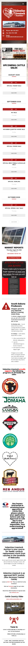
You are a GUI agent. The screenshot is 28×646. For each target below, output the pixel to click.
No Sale (14, 112)
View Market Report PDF (14, 253)
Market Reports (14, 251)
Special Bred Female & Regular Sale (14, 163)
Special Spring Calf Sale (14, 208)
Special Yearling (14, 181)
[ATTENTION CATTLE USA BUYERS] (14, 294)
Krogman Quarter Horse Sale (14, 129)
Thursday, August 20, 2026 (14, 250)
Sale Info (14, 92)
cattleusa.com (15, 592)
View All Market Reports (14, 257)
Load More (14, 221)
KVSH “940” (9, 582)
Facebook (11, 586)
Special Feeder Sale (14, 86)
